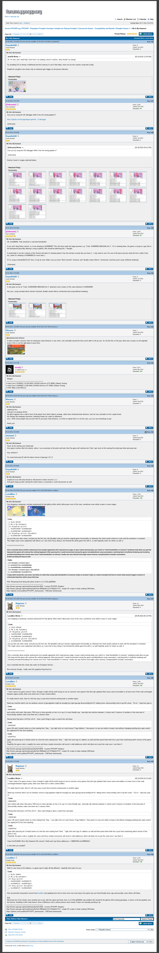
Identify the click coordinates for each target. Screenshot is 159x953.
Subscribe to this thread (15, 935)
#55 (152, 466)
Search (119, 19)
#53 (152, 396)
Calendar (142, 19)
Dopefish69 (55, 41)
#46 (152, 41)
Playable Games (122, 28)
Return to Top (27, 941)
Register (26, 23)
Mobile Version (48, 941)
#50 (152, 273)
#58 (152, 678)
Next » (40, 34)
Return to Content (37, 941)
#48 (152, 132)
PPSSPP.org (18, 941)
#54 (152, 432)
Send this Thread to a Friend (16, 932)
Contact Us (9, 941)
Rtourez (54, 326)
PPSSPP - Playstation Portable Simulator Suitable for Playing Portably (49, 28)
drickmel (10, 436)
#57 (152, 599)
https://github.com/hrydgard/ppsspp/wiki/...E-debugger (26, 119)
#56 (152, 490)
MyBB (14, 945)
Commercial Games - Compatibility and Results (96, 28)
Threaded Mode (139, 38)
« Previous (16, 34)
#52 (152, 363)
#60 (152, 854)
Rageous (55, 598)
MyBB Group (29, 945)
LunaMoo (55, 490)
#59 (152, 761)
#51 (152, 327)
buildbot (41, 893)
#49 (152, 228)
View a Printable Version (15, 929)
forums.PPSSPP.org (12, 28)
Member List (131, 19)
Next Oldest (11, 919)
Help (152, 19)
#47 (152, 101)
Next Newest (22, 919)
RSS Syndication (59, 941)
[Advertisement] (88, 9)
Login (20, 23)
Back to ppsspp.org (12, 16)
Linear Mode (149, 38)
